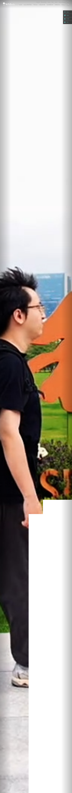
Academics (42, 4)
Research (57, 4)
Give (68, 4)
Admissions (50, 4)
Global (63, 4)
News (20, 4)
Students (38, 1)
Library (56, 1)
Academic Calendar (62, 1)
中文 (68, 1)
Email (53, 1)
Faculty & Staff (43, 1)
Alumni (49, 1)
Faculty (35, 4)
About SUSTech (28, 4)
